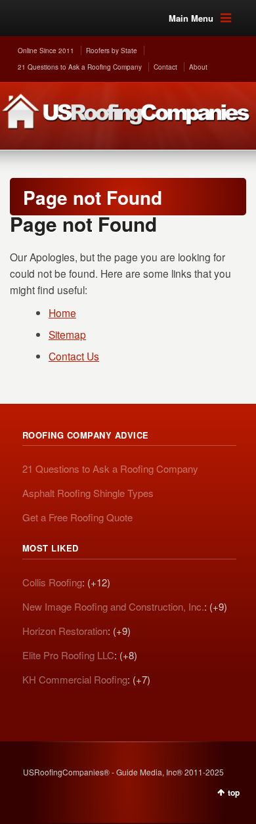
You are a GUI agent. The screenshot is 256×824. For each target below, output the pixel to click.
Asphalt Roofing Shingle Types (88, 493)
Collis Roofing (52, 582)
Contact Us (74, 356)
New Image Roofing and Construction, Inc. (113, 606)
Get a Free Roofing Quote (77, 517)
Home (62, 312)
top (234, 792)
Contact (165, 67)
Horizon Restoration (65, 631)
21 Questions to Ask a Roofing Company (80, 67)
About (198, 67)
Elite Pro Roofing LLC (68, 655)
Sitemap (67, 334)
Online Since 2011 (46, 50)
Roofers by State (111, 50)
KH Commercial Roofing (74, 679)
